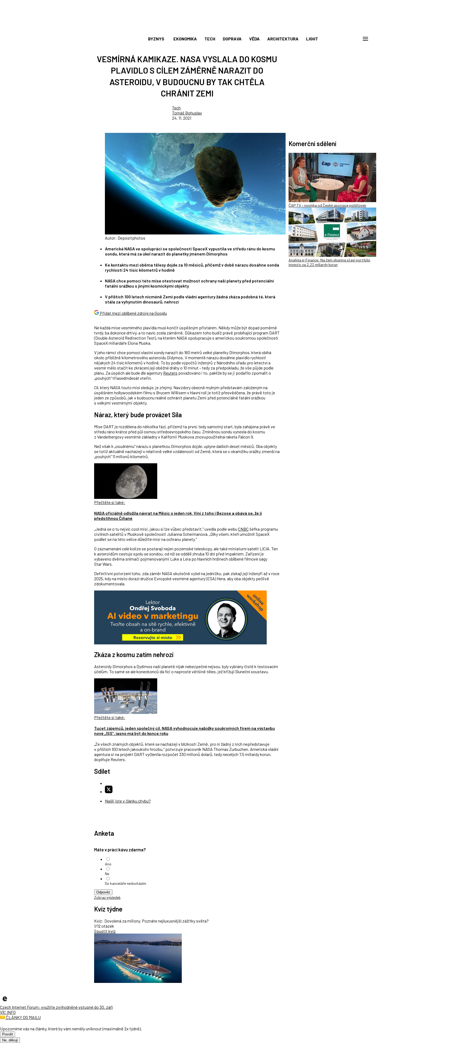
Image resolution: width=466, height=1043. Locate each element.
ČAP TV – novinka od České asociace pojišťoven (327, 205)
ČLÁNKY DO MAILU (23, 1017)
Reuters (170, 372)
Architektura (283, 38)
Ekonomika (185, 38)
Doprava (232, 38)
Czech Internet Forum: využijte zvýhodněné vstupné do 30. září (56, 1007)
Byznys (156, 38)
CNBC (243, 528)
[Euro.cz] (5, 1001)
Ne (107, 873)
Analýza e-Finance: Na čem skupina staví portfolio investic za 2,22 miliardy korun (329, 262)
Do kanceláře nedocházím (125, 883)
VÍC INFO (8, 1012)
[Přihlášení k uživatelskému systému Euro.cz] (339, 38)
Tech (209, 38)
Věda (254, 38)
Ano (108, 864)
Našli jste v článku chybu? (128, 800)
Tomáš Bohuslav (187, 112)
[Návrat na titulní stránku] (233, 27)
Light (312, 38)
